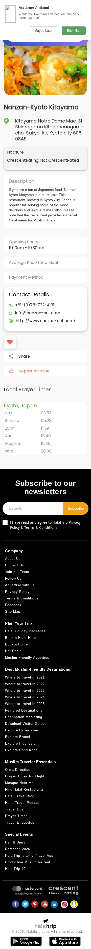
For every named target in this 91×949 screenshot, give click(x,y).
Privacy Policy (17, 592)
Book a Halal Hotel (21, 638)
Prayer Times (16, 816)
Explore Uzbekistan (21, 730)
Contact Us (14, 565)
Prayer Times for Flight (24, 776)
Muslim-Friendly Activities (27, 657)
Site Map (12, 611)
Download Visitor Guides (26, 724)
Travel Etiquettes (19, 822)
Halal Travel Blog (19, 796)
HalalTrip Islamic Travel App (29, 855)
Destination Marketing (23, 717)
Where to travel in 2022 (25, 684)
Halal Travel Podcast (23, 803)
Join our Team (17, 572)
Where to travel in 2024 (25, 697)
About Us (13, 559)
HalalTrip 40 (15, 869)
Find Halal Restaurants (24, 789)
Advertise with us (20, 585)
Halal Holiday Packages (25, 631)
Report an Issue (34, 371)
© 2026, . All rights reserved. (47, 931)
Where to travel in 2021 (25, 677)
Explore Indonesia (20, 743)
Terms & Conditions (40, 527)
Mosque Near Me (19, 783)
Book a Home (16, 644)
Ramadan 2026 (17, 849)
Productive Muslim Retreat (27, 862)
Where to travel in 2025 (25, 704)
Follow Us (13, 578)
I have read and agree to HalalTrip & (45, 525)
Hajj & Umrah (16, 842)
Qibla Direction (17, 770)
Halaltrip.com (37, 931)
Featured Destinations (23, 710)
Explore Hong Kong (21, 750)
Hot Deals (13, 651)
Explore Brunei (17, 737)
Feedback (13, 605)
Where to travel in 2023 (25, 690)
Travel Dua (14, 809)
